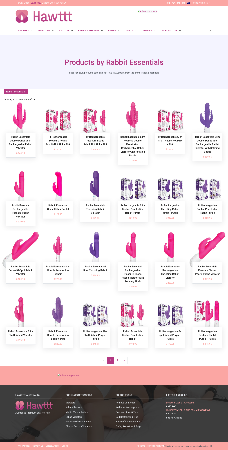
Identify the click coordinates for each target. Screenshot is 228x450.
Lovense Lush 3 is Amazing (180, 402)
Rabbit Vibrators (74, 417)
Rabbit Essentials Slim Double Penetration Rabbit (58, 270)
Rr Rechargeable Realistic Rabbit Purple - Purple (207, 335)
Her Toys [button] (23, 30)
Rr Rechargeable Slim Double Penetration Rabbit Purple (133, 209)
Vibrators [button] (44, 30)
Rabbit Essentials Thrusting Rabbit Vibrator (95, 209)
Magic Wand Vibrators (77, 412)
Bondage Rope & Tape (127, 412)
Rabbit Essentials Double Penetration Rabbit (132, 335)
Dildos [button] (129, 30)
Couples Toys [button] (169, 30)
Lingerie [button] (147, 30)
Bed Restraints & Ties (127, 417)
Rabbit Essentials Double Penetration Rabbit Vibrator (58, 335)
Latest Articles (52, 446)
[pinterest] (178, 3)
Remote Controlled (125, 402)
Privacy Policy (23, 446)
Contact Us (37, 446)
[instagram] (183, 3)
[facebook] (168, 3)
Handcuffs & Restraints (128, 421)
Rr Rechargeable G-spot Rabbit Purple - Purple (170, 335)
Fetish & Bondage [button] (89, 30)
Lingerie (42, 3)
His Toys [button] (64, 30)
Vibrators (70, 402)
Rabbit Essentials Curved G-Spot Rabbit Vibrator (21, 270)
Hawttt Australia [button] (199, 3)
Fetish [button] (112, 30)
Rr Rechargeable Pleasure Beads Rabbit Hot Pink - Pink (95, 140)
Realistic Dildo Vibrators (78, 421)
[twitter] (173, 3)
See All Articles (174, 417)
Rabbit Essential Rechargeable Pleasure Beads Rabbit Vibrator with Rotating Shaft (133, 274)
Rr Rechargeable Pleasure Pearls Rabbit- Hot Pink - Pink (58, 140)
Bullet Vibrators (74, 407)
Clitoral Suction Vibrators (79, 426)
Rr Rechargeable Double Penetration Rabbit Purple (207, 209)
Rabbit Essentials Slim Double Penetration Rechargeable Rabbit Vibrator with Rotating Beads (207, 144)
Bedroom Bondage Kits (128, 407)
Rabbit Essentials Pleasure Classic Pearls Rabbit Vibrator (207, 270)
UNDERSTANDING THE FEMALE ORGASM (188, 410)
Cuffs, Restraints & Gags (128, 426)
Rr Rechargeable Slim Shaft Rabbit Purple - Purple (95, 335)
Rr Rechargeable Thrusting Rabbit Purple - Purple (170, 209)
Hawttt (160, 446)
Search (65, 446)
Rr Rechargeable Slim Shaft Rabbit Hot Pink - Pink (170, 140)
